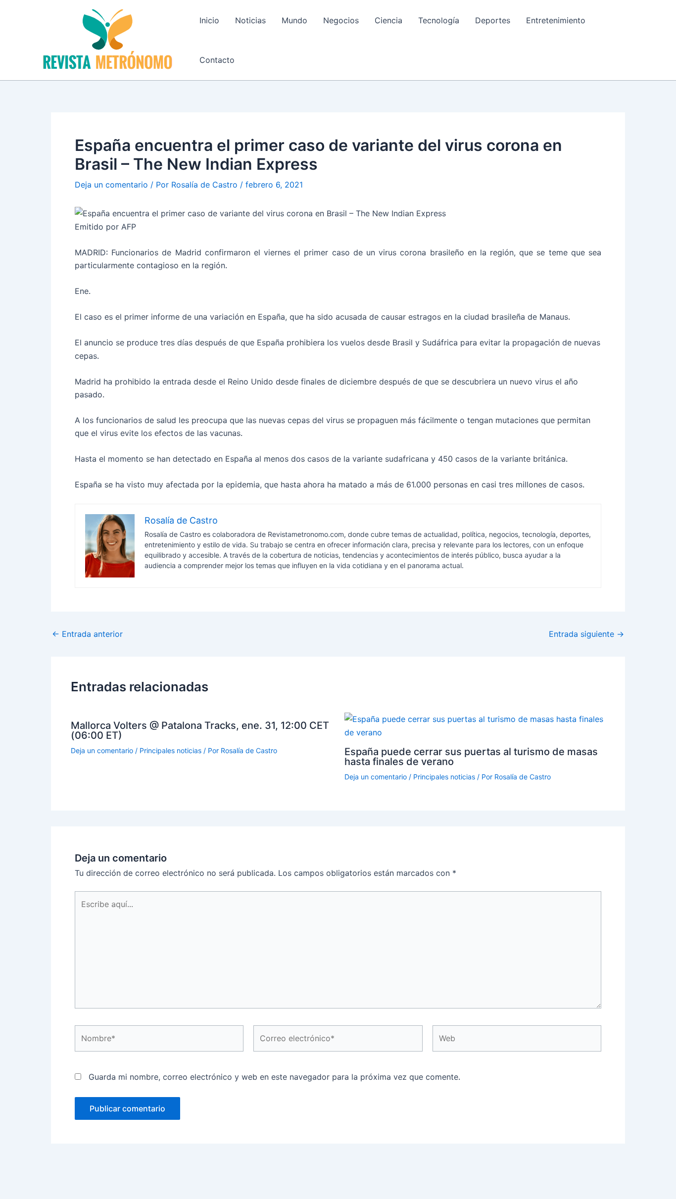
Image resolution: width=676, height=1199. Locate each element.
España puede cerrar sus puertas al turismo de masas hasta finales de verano (471, 756)
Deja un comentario (111, 185)
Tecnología (438, 20)
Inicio (209, 20)
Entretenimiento (555, 20)
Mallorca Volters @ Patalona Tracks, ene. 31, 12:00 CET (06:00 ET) (200, 730)
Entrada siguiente (586, 634)
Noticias (250, 20)
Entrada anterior (87, 634)
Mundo (294, 20)
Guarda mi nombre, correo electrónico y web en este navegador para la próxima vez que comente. (274, 1077)
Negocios (341, 20)
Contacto (217, 60)
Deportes (492, 20)
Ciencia (388, 20)
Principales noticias (170, 750)
